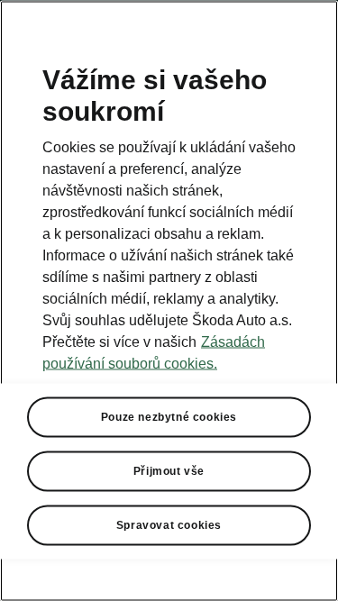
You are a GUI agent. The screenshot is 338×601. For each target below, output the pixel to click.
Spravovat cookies (169, 524)
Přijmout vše (169, 470)
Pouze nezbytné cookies (169, 416)
